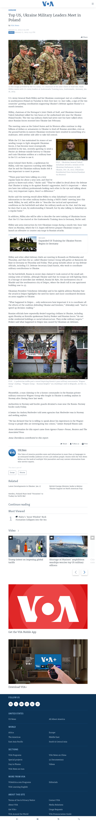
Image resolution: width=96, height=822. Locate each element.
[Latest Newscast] (17, 819)
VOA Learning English (18, 787)
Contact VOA (54, 800)
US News (12, 719)
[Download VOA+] (48, 661)
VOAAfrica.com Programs (19, 782)
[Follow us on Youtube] (21, 704)
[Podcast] (37, 704)
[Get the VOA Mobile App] (48, 606)
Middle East (54, 737)
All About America (57, 719)
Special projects (15, 760)
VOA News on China (57, 755)
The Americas (14, 737)
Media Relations (56, 805)
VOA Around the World (18, 814)
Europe (52, 733)
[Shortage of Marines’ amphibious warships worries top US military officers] (68, 546)
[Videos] (37, 819)
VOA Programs (14, 755)
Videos (52, 764)
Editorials (53, 782)
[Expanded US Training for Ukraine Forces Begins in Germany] (23, 243)
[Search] (78, 819)
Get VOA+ (12, 809)
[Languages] (58, 819)
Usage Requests (56, 809)
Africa (11, 733)
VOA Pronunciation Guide (60, 814)
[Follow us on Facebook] (10, 704)
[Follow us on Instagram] (27, 704)
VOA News (15, 25)
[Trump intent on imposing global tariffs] (27, 546)
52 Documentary (56, 760)
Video (12, 530)
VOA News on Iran (16, 769)
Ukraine (12, 10)
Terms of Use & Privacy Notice (21, 800)
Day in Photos (14, 764)
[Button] (84, 37)
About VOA (13, 805)
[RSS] (32, 704)
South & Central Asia (58, 742)
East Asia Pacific (15, 742)
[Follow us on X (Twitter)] (16, 704)
